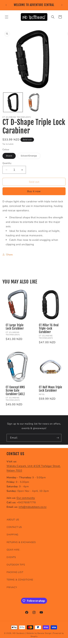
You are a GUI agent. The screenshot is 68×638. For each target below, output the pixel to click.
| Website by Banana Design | (38, 633)
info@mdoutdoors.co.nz (33, 507)
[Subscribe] (57, 438)
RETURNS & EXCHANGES (21, 542)
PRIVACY (12, 587)
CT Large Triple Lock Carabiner (15, 327)
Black (11, 156)
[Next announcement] (62, 5)
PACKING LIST (15, 572)
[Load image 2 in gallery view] (34, 102)
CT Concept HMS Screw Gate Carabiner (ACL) (15, 391)
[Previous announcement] (6, 5)
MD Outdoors (19, 633)
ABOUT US (13, 519)
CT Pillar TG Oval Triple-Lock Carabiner (49, 329)
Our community (26, 498)
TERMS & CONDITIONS (20, 579)
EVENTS (11, 557)
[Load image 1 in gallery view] (13, 102)
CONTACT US (14, 527)
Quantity (6, 163)
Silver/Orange (30, 156)
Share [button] (9, 254)
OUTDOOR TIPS (16, 564)
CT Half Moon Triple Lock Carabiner (50, 389)
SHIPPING (12, 534)
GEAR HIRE (13, 549)
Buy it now (34, 191)
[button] (6, 17)
